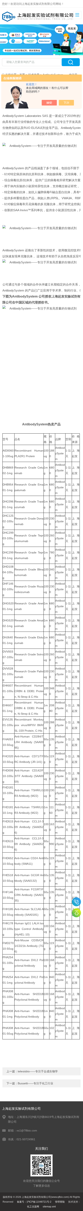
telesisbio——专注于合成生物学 (38, 1071)
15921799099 (76, 901)
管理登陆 (60, 1201)
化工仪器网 (33, 1206)
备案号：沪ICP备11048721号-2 (34, 1201)
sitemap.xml (49, 1206)
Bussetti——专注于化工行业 (35, 1083)
